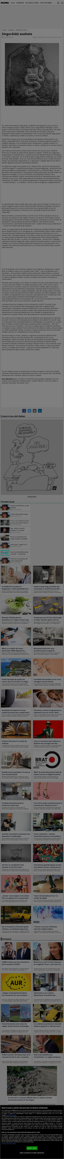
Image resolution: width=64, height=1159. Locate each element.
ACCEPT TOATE (32, 1148)
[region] (32, 1132)
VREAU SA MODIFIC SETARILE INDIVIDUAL (32, 1153)
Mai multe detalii (11, 1115)
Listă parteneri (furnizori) (9, 1143)
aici (54, 1123)
